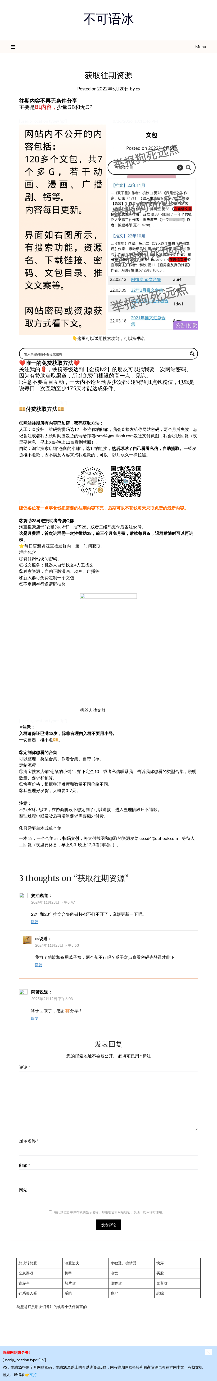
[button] (208, 1352)
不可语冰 (108, 20)
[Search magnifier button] (192, 353)
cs (138, 88)
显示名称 (28, 1140)
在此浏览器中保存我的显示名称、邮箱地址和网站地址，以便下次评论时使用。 (109, 1212)
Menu (200, 46)
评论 (24, 1067)
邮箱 (24, 1165)
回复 (34, 921)
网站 (23, 1189)
